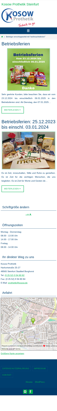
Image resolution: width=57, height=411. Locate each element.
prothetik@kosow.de (18, 283)
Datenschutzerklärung (15, 368)
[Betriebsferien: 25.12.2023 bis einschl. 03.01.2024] (28, 150)
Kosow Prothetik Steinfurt (20, 4)
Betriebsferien (16, 43)
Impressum (40, 368)
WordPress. (40, 382)
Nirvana (29, 382)
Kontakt (6, 375)
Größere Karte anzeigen (12, 353)
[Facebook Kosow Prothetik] (31, 392)
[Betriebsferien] (28, 69)
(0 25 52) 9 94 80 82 (14, 275)
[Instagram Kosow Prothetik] (25, 392)
